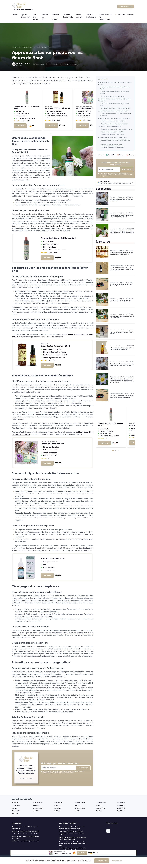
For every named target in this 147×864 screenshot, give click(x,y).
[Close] (110, 371)
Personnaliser (117, 861)
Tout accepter (101, 861)
